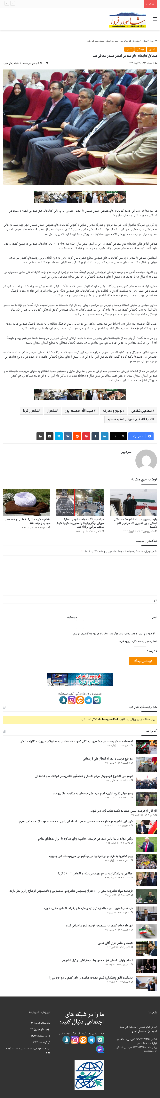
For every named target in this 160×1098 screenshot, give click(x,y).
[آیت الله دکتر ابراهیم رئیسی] (80, 197)
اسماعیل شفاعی (141, 411)
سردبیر (126, 452)
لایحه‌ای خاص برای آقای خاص (115, 943)
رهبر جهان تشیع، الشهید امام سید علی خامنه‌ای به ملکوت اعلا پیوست (93, 793)
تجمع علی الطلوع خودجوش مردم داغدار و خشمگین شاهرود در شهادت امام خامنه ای (100, 4)
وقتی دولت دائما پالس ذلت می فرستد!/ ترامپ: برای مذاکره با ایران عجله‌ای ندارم (85, 839)
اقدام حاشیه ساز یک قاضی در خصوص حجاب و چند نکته (27, 521)
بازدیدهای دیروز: (41, 1029)
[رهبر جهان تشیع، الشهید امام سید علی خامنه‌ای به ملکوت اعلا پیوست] (146, 799)
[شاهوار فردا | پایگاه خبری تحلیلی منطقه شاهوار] (127, 19)
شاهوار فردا (30, 411)
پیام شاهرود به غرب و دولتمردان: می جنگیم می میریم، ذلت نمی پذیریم (91, 856)
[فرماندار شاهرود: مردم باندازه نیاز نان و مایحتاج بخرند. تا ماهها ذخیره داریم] (146, 914)
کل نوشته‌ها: (44, 1042)
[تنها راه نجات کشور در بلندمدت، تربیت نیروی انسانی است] (146, 931)
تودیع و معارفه (113, 411)
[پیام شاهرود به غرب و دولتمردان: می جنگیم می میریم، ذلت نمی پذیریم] (146, 861)
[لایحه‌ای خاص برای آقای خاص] (146, 948)
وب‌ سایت (72, 617)
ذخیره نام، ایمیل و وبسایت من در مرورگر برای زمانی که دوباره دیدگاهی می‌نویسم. (113, 634)
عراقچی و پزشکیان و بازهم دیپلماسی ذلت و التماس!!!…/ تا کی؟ (95, 873)
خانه (152, 41)
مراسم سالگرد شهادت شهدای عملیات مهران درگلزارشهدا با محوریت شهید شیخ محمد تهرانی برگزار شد (80, 523)
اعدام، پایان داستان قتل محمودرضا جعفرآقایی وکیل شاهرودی (97, 960)
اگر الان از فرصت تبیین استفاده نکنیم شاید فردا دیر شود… (123, 811)
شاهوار (51, 411)
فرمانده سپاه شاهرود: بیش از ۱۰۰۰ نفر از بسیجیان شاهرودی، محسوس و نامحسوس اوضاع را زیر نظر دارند (71, 891)
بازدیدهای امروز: (41, 1023)
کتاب (129, 49)
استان (145, 41)
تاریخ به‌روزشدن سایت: (38, 1049)
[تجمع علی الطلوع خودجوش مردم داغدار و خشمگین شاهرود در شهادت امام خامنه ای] (146, 781)
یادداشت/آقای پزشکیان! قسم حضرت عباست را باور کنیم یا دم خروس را (91, 977)
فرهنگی (140, 49)
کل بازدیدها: (44, 1036)
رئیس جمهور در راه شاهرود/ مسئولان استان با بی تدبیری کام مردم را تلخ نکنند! (135, 523)
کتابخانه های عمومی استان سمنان (130, 419)
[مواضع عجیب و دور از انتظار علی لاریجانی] (146, 764)
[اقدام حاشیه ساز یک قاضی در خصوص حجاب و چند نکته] (26, 502)
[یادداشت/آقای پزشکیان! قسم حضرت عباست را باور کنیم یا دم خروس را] (146, 983)
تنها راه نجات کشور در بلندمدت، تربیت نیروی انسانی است (99, 925)
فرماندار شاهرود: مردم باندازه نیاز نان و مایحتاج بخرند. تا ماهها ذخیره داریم (88, 908)
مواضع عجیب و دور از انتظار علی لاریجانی (108, 758)
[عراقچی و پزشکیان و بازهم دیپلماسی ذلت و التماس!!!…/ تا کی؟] (146, 879)
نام (155, 600)
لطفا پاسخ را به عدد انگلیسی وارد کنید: (138, 641)
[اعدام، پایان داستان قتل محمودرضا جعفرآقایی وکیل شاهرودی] (146, 966)
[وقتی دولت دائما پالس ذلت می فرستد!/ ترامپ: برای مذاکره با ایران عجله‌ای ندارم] (146, 844)
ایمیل (154, 617)
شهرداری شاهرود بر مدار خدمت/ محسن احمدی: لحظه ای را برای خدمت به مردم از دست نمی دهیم (76, 821)
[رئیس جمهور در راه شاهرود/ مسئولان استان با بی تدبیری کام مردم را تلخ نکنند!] (133, 502)
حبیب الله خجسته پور (79, 411)
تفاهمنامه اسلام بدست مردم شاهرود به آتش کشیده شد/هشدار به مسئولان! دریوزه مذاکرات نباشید (76, 741)
